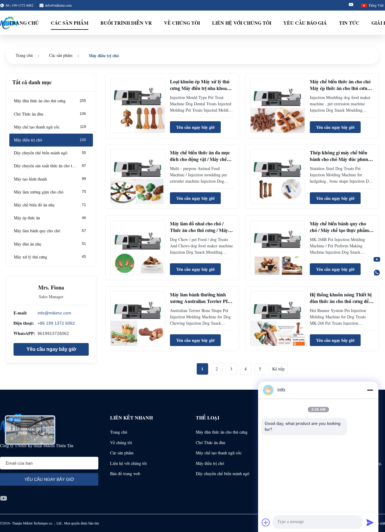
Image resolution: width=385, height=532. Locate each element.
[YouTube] (376, 259)
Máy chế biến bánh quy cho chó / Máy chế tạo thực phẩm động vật (339, 230)
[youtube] (3, 498)
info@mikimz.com (58, 5)
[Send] (370, 522)
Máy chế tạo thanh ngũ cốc (219, 453)
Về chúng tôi (121, 442)
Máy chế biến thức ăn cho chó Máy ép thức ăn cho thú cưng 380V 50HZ (340, 88)
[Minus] (370, 390)
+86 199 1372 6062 (56, 323)
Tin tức (349, 22)
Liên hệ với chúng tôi (241, 22)
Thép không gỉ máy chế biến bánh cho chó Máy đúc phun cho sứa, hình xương (339, 159)
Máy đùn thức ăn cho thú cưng (222, 432)
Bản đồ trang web (125, 473)
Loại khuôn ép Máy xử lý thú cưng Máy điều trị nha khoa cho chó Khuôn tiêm (199, 88)
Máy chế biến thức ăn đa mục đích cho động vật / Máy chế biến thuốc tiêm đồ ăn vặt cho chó (200, 162)
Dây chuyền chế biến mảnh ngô (222, 473)
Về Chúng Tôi (182, 22)
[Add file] (266, 522)
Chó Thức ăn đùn (210, 442)
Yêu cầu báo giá (305, 22)
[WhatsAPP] (376, 272)
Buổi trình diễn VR (126, 22)
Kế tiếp (278, 369)
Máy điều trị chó (210, 463)
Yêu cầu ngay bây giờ (51, 348)
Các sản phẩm (69, 22)
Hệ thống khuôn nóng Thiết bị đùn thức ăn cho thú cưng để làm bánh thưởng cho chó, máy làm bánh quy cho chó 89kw (341, 304)
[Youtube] (351, 5)
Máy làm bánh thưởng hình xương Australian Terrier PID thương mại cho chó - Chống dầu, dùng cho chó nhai (200, 304)
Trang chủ (24, 22)
